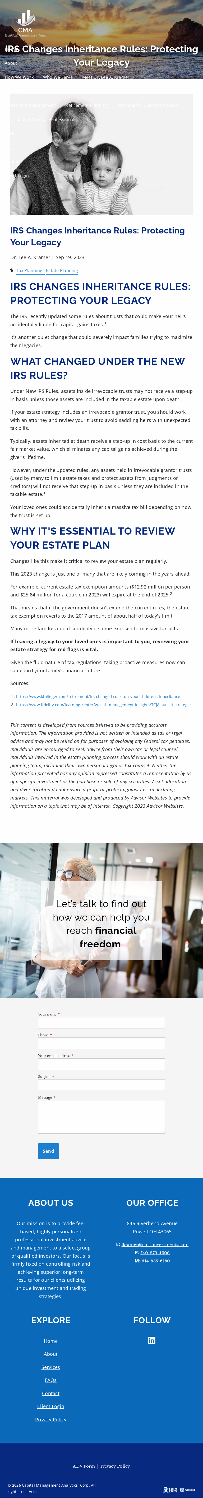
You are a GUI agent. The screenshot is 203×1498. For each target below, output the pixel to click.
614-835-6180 (156, 1260)
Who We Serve (58, 77)
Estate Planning (62, 270)
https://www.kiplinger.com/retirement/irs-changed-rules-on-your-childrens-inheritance (98, 696)
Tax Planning (29, 270)
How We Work (19, 77)
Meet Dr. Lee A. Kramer (106, 77)
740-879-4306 (155, 1252)
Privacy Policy (51, 1419)
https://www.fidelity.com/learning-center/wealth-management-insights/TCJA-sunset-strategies (104, 704)
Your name (65, 1014)
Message (63, 1098)
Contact (13, 161)
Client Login (17, 175)
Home (11, 49)
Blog (9, 147)
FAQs (10, 133)
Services (13, 91)
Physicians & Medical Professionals (41, 119)
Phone (61, 1035)
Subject (62, 1077)
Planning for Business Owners (148, 105)
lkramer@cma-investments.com (155, 1244)
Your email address (72, 1056)
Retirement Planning (87, 105)
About (11, 63)
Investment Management (30, 105)
